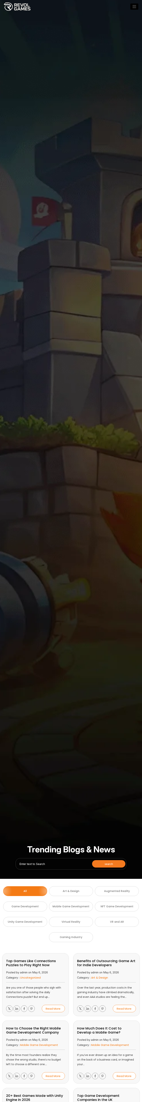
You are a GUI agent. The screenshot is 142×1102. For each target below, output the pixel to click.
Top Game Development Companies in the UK (98, 1098)
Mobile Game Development (39, 1045)
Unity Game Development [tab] (25, 922)
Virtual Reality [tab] (71, 922)
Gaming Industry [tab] (71, 937)
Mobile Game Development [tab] (71, 906)
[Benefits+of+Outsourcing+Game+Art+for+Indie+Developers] (80, 1008)
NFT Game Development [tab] (117, 906)
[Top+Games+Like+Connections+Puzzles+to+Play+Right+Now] (9, 1008)
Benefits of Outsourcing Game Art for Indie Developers (106, 963)
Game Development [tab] (25, 906)
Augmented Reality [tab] (117, 891)
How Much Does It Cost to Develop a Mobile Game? (99, 1030)
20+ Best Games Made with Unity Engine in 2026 (34, 1098)
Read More (53, 1009)
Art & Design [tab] (71, 891)
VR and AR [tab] (117, 922)
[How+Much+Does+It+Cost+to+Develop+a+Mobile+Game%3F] (80, 1076)
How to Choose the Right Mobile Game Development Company (33, 1030)
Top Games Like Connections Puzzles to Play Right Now (31, 963)
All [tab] (25, 891)
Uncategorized (30, 977)
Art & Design (99, 977)
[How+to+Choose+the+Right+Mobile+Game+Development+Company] (9, 1076)
